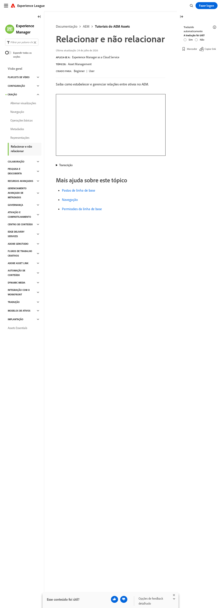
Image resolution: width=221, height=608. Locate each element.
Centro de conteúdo (20, 224)
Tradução (14, 302)
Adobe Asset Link (18, 263)
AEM (86, 26)
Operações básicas (21, 120)
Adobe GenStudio (18, 243)
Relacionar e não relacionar (21, 149)
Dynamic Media (16, 282)
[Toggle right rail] (181, 16)
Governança (15, 204)
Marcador (192, 48)
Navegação (70, 199)
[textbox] (21, 42)
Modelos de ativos (19, 310)
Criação (12, 94)
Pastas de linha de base (78, 190)
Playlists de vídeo (19, 77)
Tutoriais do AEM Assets (112, 26)
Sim (191, 39)
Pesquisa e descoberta (15, 171)
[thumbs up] (114, 599)
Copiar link (210, 48)
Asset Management (80, 64)
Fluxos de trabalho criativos (20, 253)
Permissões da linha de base (82, 209)
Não (202, 39)
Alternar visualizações (23, 103)
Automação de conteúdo (16, 273)
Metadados (17, 129)
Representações (19, 138)
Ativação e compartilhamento (19, 214)
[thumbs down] (123, 599)
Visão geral (15, 69)
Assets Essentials (17, 328)
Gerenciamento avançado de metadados (17, 193)
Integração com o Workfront (19, 292)
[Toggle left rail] (39, 16)
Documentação (66, 26)
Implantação (15, 319)
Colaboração (16, 161)
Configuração (16, 85)
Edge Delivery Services (16, 234)
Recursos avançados (20, 181)
